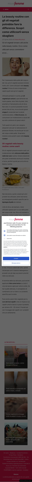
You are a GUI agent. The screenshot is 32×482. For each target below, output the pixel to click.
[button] (16, 239)
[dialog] (16, 241)
